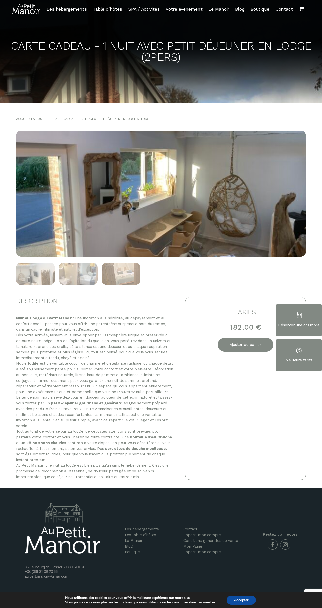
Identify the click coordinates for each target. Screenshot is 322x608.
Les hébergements (67, 9)
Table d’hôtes (107, 9)
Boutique (260, 9)
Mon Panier (193, 546)
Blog (239, 9)
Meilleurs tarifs (299, 360)
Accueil (22, 119)
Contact (284, 9)
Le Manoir (218, 9)
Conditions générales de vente (210, 540)
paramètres (206, 602)
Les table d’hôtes (140, 535)
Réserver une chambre (299, 325)
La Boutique (40, 119)
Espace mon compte (202, 535)
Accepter (241, 600)
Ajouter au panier (245, 344)
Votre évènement (184, 9)
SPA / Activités (143, 9)
